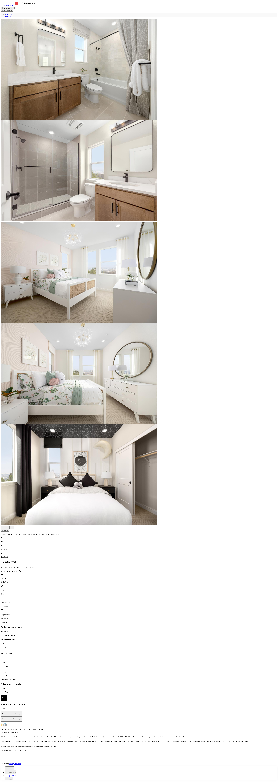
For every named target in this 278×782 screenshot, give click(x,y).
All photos (5, 530)
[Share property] (12, 527)
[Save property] (7, 527)
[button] (139, 69)
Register (9, 10)
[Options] (3, 527)
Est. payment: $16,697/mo (10, 571)
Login (3, 10)
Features (8, 16)
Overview (8, 14)
